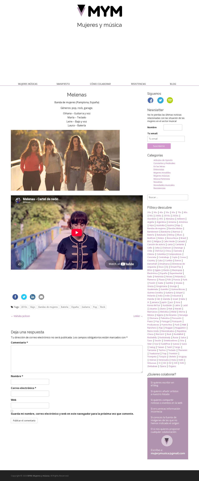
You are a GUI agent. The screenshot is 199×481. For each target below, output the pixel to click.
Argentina (161, 222)
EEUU (149, 270)
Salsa (183, 337)
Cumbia (168, 260)
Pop (95, 306)
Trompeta (152, 356)
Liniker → (138, 315)
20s (149, 212)
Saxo (149, 340)
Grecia (150, 286)
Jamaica (155, 302)
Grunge (173, 286)
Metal (173, 311)
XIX (164, 363)
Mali (170, 308)
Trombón (173, 353)
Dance (178, 260)
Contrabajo (164, 257)
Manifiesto (63, 83)
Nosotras (158, 182)
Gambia (169, 282)
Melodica (164, 311)
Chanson (166, 247)
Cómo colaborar (100, 83)
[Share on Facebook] (15, 298)
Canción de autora (156, 244)
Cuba (160, 260)
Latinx (177, 305)
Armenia (172, 222)
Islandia (166, 299)
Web (13, 400)
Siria (182, 340)
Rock (102, 306)
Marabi (178, 308)
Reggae (169, 327)
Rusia (175, 337)
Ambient (181, 218)
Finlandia (179, 276)
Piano (150, 321)
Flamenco (151, 279)
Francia (176, 279)
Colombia (161, 254)
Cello (149, 247)
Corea (183, 257)
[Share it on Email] (41, 298)
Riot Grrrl (160, 334)
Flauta (162, 279)
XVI (170, 363)
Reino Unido (153, 331)
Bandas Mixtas (175, 228)
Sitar (149, 343)
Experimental (176, 273)
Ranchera (152, 327)
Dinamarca (164, 263)
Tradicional (154, 353)
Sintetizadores (171, 340)
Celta (157, 247)
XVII (175, 363)
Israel (175, 299)
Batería (64, 306)
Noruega (183, 315)
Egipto (158, 270)
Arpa (151, 225)
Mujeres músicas (27, 83)
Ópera (163, 366)
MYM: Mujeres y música (38, 475)
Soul (156, 343)
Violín (180, 359)
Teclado (172, 350)
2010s (24, 306)
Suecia (176, 343)
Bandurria (166, 231)
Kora (178, 302)
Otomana (153, 318)
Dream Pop (176, 266)
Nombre (17, 376)
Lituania (153, 308)
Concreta (151, 257)
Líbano (162, 308)
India (160, 295)
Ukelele (172, 356)
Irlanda (150, 299)
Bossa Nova (172, 238)
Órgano (172, 366)
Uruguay (182, 356)
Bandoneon (153, 231)
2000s (158, 215)
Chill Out (159, 250)
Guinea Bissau (178, 289)
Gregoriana (161, 286)
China (168, 250)
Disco (161, 266)
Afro (161, 218)
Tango (177, 347)
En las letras (159, 166)
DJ (167, 266)
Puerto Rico (167, 324)
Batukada (161, 234)
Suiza (184, 343)
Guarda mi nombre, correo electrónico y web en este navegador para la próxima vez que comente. (72, 413)
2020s (175, 215)
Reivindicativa (167, 331)
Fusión (152, 282)
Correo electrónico (23, 388)
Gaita (160, 282)
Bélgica (157, 241)
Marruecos (152, 311)
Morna (182, 311)
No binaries (171, 315)
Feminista (159, 276)
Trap (164, 353)
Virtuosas (151, 363)
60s (173, 212)
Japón (164, 302)
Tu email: (152, 133)
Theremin (182, 350)
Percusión (177, 318)
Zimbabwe (152, 366)
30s (155, 212)
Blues (179, 234)
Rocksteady (164, 337)
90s (151, 215)
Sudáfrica (165, 343)
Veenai (152, 359)
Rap (161, 327)
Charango (178, 247)
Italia (182, 299)
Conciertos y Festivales (164, 163)
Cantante (179, 244)
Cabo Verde (169, 241)
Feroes (169, 276)
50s (167, 212)
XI (160, 363)
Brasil (183, 238)
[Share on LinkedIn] (32, 298)
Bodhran (151, 238)
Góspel (179, 292)
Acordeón (152, 218)
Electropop (177, 270)
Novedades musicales (164, 185)
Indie (167, 295)
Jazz (171, 302)
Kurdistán (167, 305)
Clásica (150, 254)
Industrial (176, 295)
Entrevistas (159, 169)
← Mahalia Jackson (20, 315)
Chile (149, 250)
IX (148, 302)
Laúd (185, 305)
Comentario (19, 342)
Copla (174, 257)
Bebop (171, 234)
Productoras (153, 324)
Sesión (158, 340)
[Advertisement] (99, 56)
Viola (173, 359)
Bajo (32, 306)
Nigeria (160, 315)
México (150, 315)
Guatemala (152, 289)
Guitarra (86, 306)
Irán (158, 299)
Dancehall (152, 263)
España (75, 306)
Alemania (170, 218)
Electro (166, 270)
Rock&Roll (178, 334)
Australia (160, 225)
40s (161, 212)
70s (179, 212)
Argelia (150, 222)
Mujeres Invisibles (162, 172)
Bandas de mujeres (48, 306)
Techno (162, 350)
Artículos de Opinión (163, 160)
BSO (149, 241)
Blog (173, 83)
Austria (170, 225)
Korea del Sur (153, 305)
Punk (177, 324)
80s (185, 212)
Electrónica (152, 273)
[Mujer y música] (99, 12)
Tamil (169, 347)
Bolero (161, 238)
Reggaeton (180, 327)
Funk (185, 279)
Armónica (183, 222)
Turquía (162, 356)
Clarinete (177, 250)
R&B (184, 324)
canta (170, 244)
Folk (169, 279)
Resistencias (138, 83)
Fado (149, 276)
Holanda (151, 295)
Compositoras (175, 254)
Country (151, 260)
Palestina (165, 318)
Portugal (166, 321)
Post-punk (177, 321)
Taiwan (160, 347)
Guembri (164, 289)
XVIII (182, 363)
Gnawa (179, 282)
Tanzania (151, 350)
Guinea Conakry (155, 292)
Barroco (176, 231)
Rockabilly (152, 337)
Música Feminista (162, 178)
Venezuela (163, 359)
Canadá (181, 241)
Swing (152, 347)
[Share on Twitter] (24, 298)
